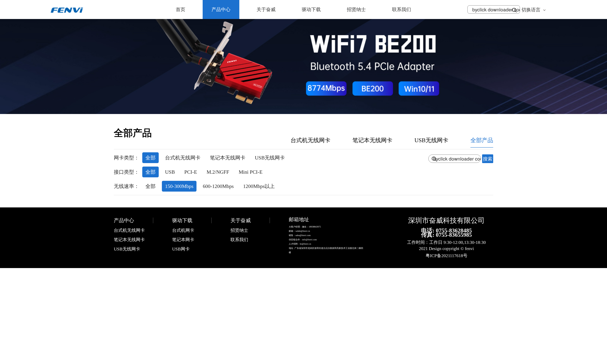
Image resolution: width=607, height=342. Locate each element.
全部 (150, 158)
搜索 (487, 158)
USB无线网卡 (431, 140)
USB (170, 172)
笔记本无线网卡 (372, 140)
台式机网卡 (183, 230)
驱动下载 (311, 9)
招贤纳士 (356, 9)
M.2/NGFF (218, 172)
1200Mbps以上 (259, 186)
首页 (180, 9)
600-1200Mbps (218, 186)
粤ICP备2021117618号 (446, 255)
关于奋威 (266, 9)
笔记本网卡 (183, 239)
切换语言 (530, 9)
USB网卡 (181, 249)
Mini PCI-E (251, 172)
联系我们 (401, 9)
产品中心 (221, 9)
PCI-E (190, 172)
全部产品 (481, 140)
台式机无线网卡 (310, 140)
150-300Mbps (179, 186)
